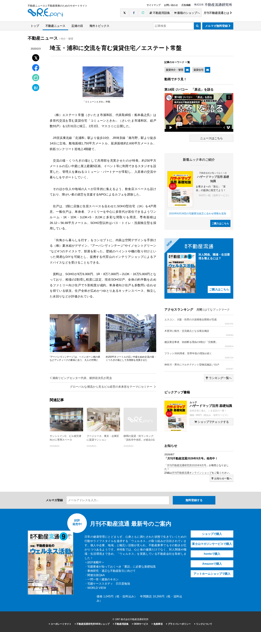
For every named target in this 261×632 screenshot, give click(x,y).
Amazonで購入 (212, 563)
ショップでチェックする (213, 421)
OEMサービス (140, 624)
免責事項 (158, 624)
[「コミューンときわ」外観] (103, 96)
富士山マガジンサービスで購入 (212, 543)
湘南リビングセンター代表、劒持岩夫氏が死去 (82, 377)
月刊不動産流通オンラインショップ (192, 472)
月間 (199, 309)
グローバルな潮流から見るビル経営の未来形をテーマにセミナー (111, 386)
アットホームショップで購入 (212, 573)
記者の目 (77, 25)
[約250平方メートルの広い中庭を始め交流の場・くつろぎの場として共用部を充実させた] (131, 351)
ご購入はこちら (220, 223)
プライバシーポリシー (179, 624)
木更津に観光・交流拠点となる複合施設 (198, 332)
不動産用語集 (161, 12)
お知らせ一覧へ (223, 478)
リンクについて (203, 624)
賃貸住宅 (198, 69)
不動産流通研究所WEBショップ (93, 624)
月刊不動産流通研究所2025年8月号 (186, 465)
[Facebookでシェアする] (35, 68)
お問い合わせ (171, 5)
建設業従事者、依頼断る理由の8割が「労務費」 (198, 344)
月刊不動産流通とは (217, 12)
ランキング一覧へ (220, 377)
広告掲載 (186, 5)
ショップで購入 (212, 533)
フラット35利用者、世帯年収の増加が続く (198, 355)
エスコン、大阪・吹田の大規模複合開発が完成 (198, 321)
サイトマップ (154, 5)
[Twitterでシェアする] (35, 56)
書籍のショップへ (188, 12)
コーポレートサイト (60, 624)
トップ (35, 25)
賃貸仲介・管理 (174, 69)
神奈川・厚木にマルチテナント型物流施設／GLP (198, 366)
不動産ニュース (55, 25)
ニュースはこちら (211, 138)
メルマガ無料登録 (217, 25)
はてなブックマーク (217, 309)
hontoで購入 (212, 553)
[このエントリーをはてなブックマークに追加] (36, 86)
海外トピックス (99, 25)
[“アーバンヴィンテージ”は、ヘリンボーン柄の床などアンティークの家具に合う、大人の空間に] (75, 351)
